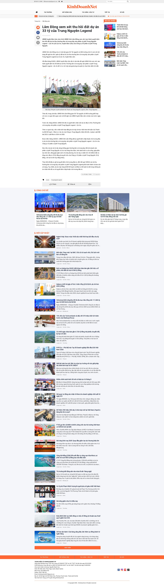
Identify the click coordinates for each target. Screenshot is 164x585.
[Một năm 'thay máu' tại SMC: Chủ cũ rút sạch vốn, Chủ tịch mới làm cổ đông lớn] (45, 257)
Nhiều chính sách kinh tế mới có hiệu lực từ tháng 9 (73, 379)
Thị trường (65, 343)
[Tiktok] (128, 570)
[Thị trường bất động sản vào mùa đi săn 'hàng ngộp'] (82, 202)
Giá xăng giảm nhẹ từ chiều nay (67, 501)
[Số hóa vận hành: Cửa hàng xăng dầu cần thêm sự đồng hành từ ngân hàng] (45, 537)
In (90, 184)
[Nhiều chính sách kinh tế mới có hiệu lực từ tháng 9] (45, 384)
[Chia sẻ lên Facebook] (38, 32)
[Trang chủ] (37, 12)
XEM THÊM (67, 547)
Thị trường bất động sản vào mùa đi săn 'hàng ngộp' (80, 216)
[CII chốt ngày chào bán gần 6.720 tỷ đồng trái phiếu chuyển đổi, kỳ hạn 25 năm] (45, 337)
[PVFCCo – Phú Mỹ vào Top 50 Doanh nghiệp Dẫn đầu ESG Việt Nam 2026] (45, 353)
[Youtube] (125, 570)
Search (128, 1)
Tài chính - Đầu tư (65, 247)
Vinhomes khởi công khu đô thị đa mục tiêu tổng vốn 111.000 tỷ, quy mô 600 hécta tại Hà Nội (49, 216)
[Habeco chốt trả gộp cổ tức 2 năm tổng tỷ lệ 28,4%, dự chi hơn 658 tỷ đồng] (45, 289)
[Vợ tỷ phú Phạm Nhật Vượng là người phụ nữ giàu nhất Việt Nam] (45, 491)
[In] (38, 42)
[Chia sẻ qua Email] (38, 37)
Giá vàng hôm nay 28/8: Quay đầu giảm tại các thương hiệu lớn (77, 441)
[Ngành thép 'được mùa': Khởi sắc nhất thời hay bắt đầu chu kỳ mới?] (45, 242)
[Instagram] (122, 570)
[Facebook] (119, 570)
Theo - (90, 174)
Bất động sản (38, 210)
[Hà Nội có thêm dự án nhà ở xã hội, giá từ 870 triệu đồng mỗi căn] (114, 202)
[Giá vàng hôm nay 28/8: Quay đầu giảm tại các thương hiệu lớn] (45, 446)
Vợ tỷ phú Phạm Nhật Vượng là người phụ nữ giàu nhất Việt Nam (78, 486)
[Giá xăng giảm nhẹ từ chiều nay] (45, 506)
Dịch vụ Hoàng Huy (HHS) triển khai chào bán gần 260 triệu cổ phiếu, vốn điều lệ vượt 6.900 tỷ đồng (65, 16)
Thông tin (64, 358)
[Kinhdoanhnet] (82, 6)
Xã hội (64, 388)
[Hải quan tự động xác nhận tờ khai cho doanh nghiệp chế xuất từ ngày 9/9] (45, 399)
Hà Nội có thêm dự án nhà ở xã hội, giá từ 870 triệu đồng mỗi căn (114, 216)
